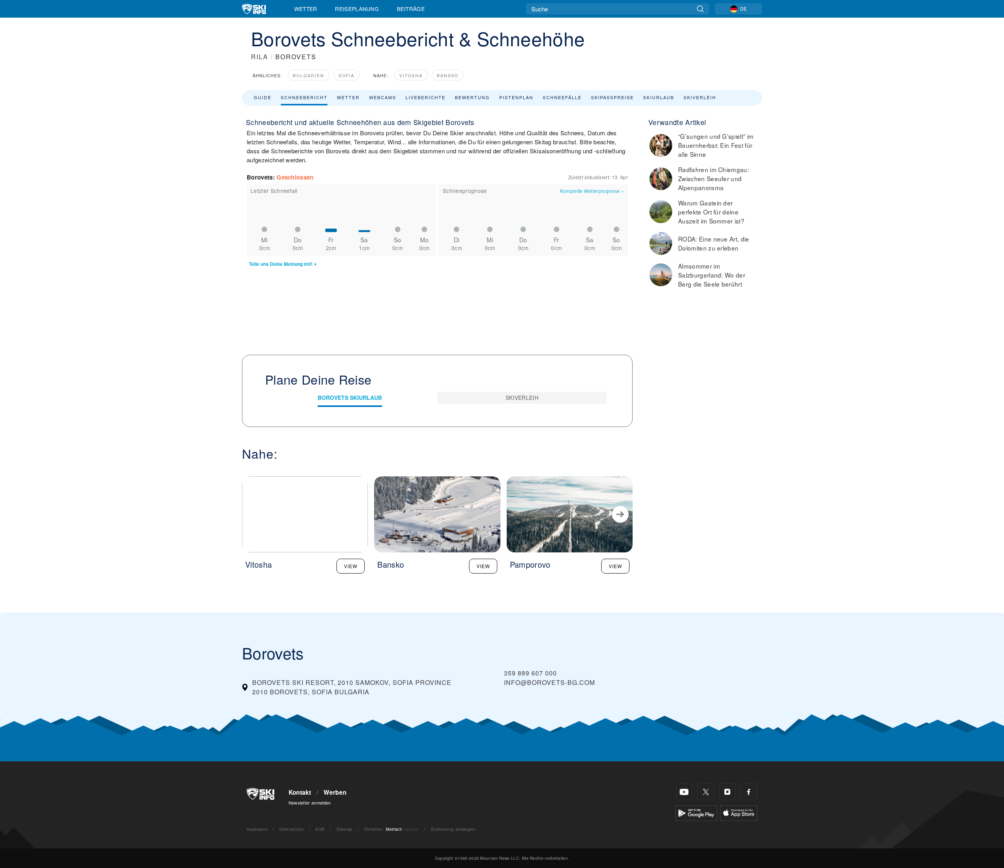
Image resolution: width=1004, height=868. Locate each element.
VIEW (350, 566)
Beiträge (411, 9)
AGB (319, 829)
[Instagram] (727, 791)
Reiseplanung (357, 9)
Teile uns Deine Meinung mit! (281, 264)
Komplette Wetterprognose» (592, 190)
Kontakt (300, 792)
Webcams (382, 97)
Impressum (257, 829)
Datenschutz (291, 829)
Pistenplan (516, 97)
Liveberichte (426, 97)
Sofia (346, 75)
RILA (259, 56)
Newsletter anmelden (310, 802)
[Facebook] (748, 791)
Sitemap (344, 829)
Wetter (305, 9)
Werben (335, 792)
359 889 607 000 (530, 672)
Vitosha (411, 75)
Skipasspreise (612, 97)
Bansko (447, 75)
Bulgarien (308, 75)
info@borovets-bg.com (549, 682)
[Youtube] (684, 791)
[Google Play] (696, 812)
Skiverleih (700, 97)
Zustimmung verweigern (453, 829)
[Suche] (700, 9)
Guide (262, 97)
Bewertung (472, 97)
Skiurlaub (658, 97)
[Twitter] (705, 791)
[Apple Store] (738, 812)
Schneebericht (304, 97)
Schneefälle (562, 97)
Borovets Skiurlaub (350, 397)
